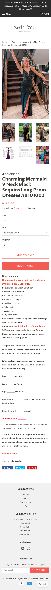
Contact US (25, 498)
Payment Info (25, 502)
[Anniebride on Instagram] (28, 549)
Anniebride (25, 578)
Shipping (18, 208)
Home (4, 42)
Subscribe (39, 570)
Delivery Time (25, 530)
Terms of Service (25, 534)
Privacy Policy (26, 523)
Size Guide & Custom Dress (25, 519)
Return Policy (25, 527)
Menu (8, 14)
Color (4, 227)
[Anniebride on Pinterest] (22, 549)
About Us (25, 494)
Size (4, 215)
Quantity (6, 239)
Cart (46, 14)
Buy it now (25, 266)
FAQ (25, 506)
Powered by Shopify (39, 578)
